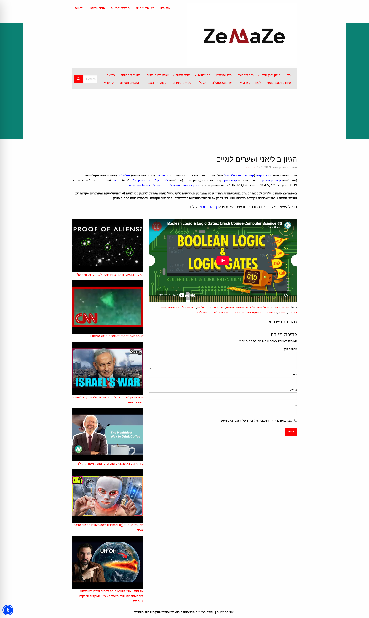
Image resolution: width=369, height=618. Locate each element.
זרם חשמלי (188, 307)
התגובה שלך (290, 349)
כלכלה (202, 82)
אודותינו (165, 8)
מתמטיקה (258, 312)
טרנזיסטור (174, 307)
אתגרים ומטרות (129, 82)
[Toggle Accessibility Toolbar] (8, 610)
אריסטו (230, 307)
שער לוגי (202, 312)
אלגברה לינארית (246, 307)
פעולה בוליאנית (219, 312)
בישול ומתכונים (130, 75)
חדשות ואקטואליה (223, 82)
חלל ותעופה (224, 75)
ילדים (110, 82)
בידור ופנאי (183, 75)
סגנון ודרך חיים (270, 75)
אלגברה (284, 307)
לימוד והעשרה (252, 82)
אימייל (293, 390)
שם (295, 374)
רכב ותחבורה (246, 75)
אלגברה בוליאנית (267, 307)
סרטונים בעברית (241, 312)
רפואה (111, 75)
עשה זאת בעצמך (155, 82)
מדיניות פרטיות (120, 8)
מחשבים (271, 312)
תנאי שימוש (97, 8)
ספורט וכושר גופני (279, 82)
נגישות (79, 8)
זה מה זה (250, 167)
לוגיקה (282, 312)
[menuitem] (288, 75)
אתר (294, 405)
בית (289, 75)
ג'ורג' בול (219, 307)
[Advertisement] (184, 118)
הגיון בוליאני (204, 307)
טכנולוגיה (204, 75)
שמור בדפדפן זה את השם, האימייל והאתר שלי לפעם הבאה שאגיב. (256, 421)
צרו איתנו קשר (145, 8)
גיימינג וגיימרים (182, 82)
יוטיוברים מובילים (158, 75)
